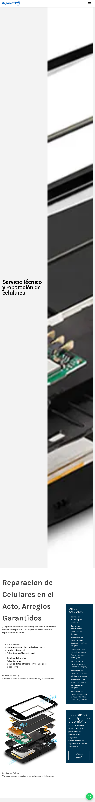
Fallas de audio (13, 644)
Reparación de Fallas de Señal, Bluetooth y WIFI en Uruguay (79, 642)
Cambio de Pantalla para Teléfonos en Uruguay (76, 630)
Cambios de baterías (16, 658)
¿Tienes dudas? (79, 755)
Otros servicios (14, 667)
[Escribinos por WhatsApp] (89, 796)
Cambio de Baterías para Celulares (76, 619)
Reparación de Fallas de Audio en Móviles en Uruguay (79, 664)
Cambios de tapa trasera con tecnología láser (28, 664)
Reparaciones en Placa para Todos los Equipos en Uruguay (78, 684)
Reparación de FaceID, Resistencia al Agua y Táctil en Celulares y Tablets (79, 695)
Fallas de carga (14, 661)
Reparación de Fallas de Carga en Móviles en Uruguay (79, 673)
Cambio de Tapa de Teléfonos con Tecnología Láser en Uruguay (78, 653)
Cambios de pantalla (16, 650)
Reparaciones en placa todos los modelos (26, 647)
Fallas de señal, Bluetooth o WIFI (21, 653)
